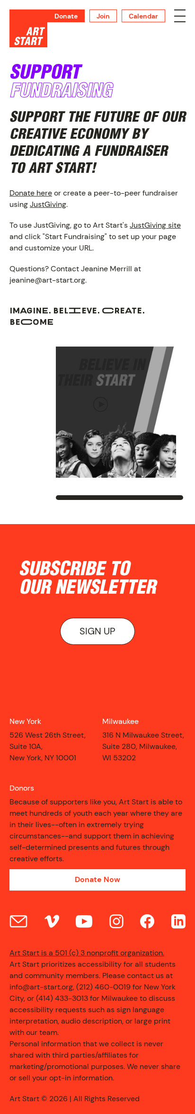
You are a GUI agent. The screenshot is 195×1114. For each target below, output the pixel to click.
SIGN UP (97, 631)
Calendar (143, 16)
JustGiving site (155, 225)
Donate (66, 16)
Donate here (30, 193)
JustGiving (48, 204)
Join (103, 16)
